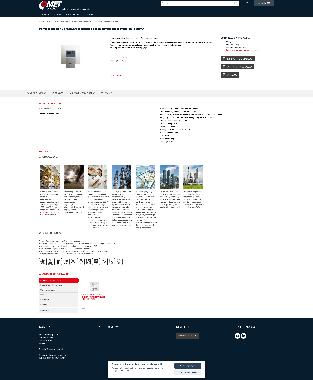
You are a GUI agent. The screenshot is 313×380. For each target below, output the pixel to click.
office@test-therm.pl (54, 349)
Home (41, 21)
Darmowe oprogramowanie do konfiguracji (242, 50)
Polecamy (106, 93)
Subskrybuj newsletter (187, 336)
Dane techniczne (36, 93)
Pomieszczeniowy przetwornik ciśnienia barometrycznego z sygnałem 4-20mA (87, 21)
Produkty (44, 14)
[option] (70, 56)
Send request (116, 76)
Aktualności (78, 14)
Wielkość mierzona (62, 14)
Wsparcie (91, 14)
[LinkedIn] (243, 338)
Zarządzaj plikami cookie (188, 372)
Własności (58, 93)
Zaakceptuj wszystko (188, 366)
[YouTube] (238, 338)
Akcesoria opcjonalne (82, 93)
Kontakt (246, 3)
